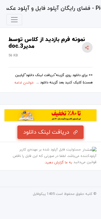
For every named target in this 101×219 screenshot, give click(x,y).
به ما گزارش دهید (58, 162)
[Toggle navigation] (14, 19)
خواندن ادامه (24, 82)
